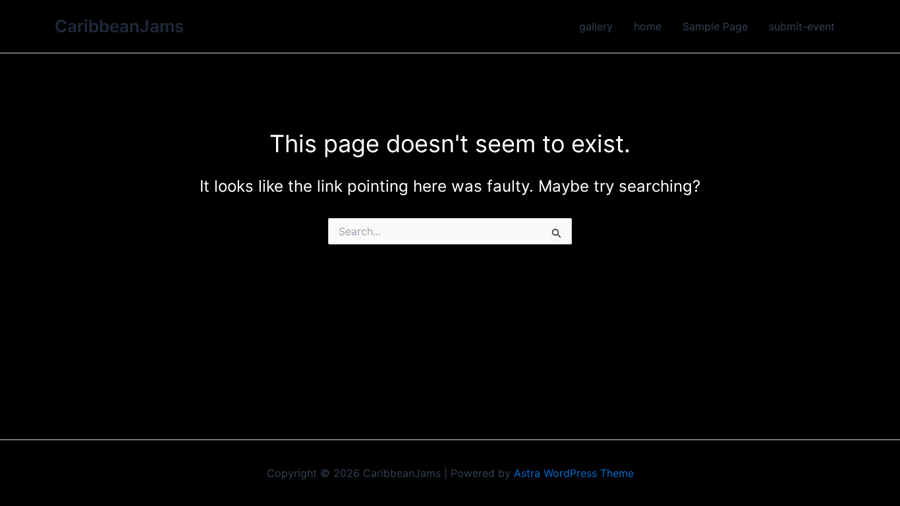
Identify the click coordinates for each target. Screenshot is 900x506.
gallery (596, 26)
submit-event (802, 26)
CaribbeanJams (119, 26)
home (647, 26)
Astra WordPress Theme (574, 473)
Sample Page (715, 26)
